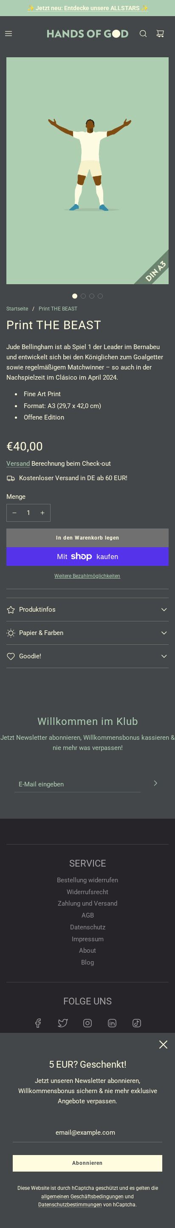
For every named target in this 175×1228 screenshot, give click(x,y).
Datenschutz (87, 927)
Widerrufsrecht (87, 892)
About (87, 950)
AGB (88, 915)
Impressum (88, 939)
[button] (74, 296)
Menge (15, 497)
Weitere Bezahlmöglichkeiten (87, 576)
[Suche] (143, 33)
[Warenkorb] (160, 33)
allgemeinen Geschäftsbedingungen (82, 1197)
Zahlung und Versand (87, 903)
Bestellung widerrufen (87, 880)
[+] (42, 512)
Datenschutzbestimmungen (70, 1205)
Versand (18, 463)
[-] (14, 512)
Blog (87, 962)
